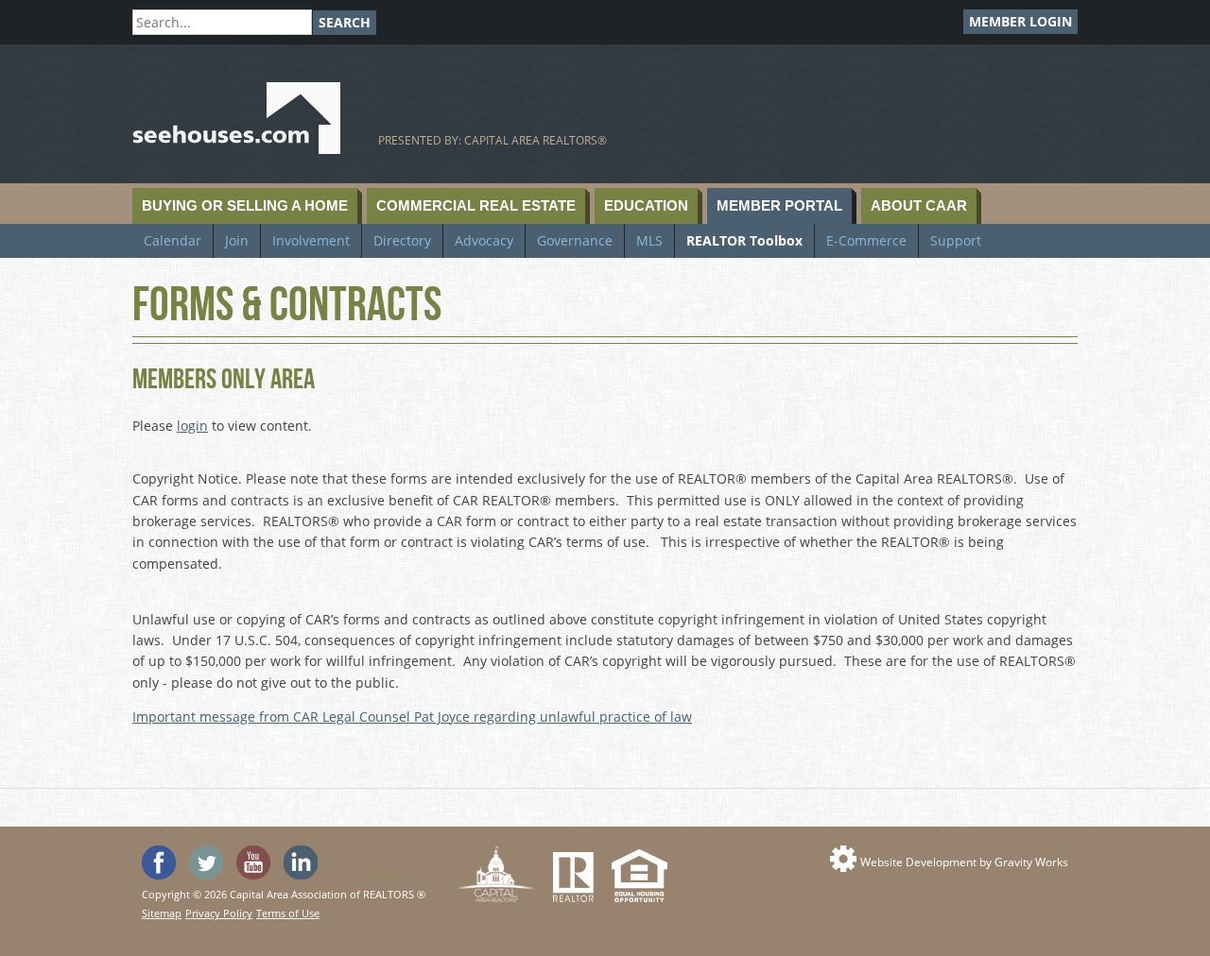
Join (237, 240)
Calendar (172, 240)
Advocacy (484, 240)
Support (955, 240)
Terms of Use (288, 913)
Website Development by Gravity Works (964, 862)
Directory (402, 240)
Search (345, 22)
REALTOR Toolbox (744, 240)
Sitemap (162, 913)
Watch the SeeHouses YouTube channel (253, 862)
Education (646, 205)
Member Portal (779, 205)
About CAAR (919, 205)
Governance (575, 240)
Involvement (311, 240)
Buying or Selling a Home (245, 205)
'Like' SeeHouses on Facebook (159, 862)
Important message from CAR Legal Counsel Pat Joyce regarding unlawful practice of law (412, 717)
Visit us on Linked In (301, 862)
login (192, 426)
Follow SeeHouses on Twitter (206, 862)
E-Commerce (866, 240)
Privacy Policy (218, 913)
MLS (649, 240)
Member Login (1020, 21)
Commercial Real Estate (476, 205)
